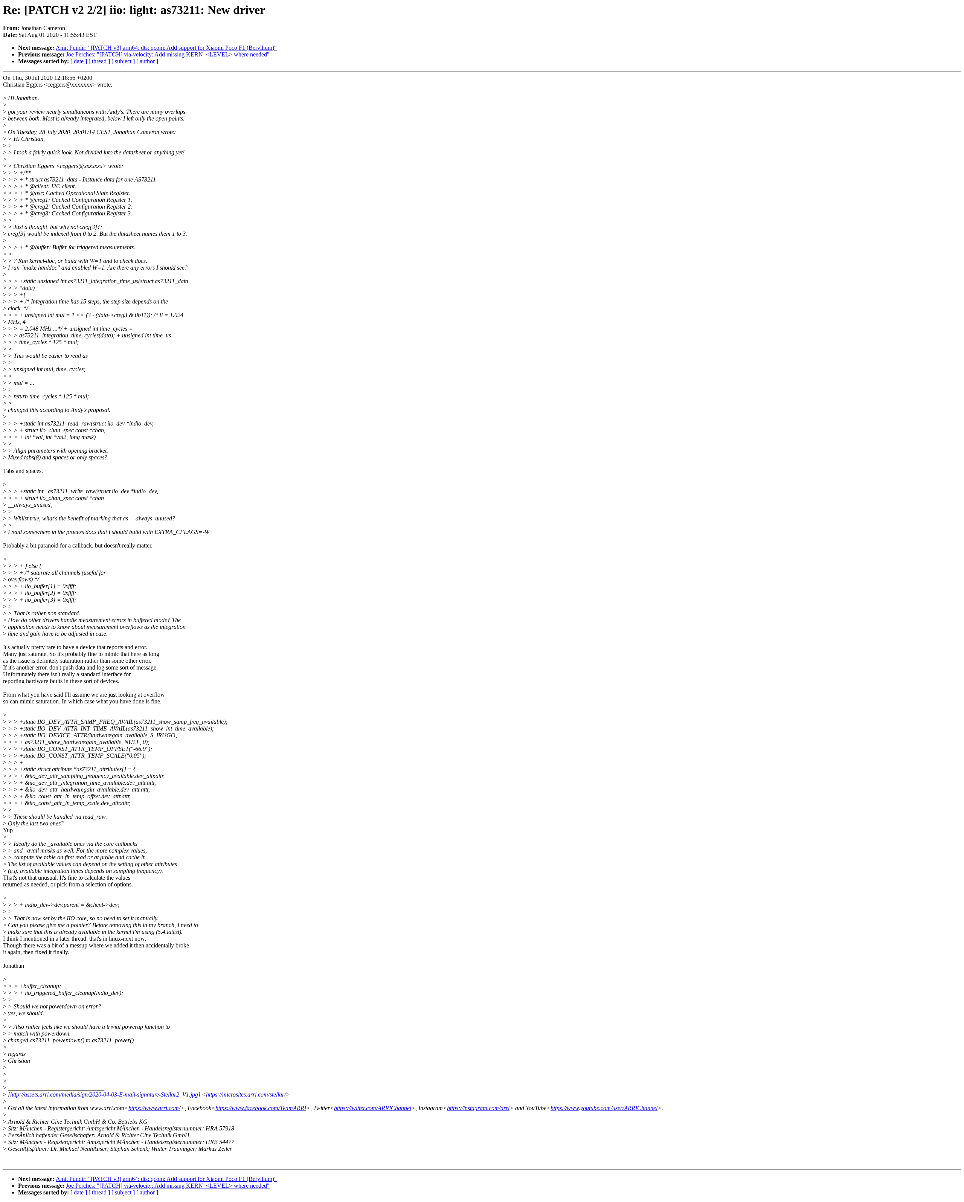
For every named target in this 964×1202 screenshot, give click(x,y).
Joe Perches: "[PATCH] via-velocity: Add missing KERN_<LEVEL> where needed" (168, 54)
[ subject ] (123, 61)
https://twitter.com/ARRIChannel (372, 1108)
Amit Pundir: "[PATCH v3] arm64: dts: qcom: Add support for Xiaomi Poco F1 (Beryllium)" (166, 47)
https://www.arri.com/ (154, 1108)
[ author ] (147, 61)
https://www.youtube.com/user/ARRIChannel (604, 1108)
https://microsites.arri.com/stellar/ (246, 1094)
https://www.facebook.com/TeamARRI (260, 1108)
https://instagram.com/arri (478, 1108)
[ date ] (78, 61)
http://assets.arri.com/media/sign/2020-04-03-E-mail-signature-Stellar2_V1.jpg (104, 1094)
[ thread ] (99, 61)
